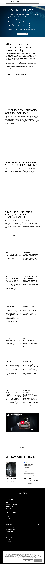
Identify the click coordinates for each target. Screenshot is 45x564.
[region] (23, 557)
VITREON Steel (9, 506)
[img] (14, 244)
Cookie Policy (37, 557)
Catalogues (9, 508)
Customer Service (10, 527)
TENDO (8, 338)
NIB (7, 252)
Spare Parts (9, 518)
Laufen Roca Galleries (11, 529)
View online (11, 481)
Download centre (10, 514)
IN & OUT (26, 338)
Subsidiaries (9, 541)
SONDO (8, 362)
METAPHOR (10, 307)
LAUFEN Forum (9, 531)
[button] (38, 5)
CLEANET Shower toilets (12, 504)
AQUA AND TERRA (30, 277)
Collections (21, 33)
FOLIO (8, 391)
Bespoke (8, 520)
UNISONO (27, 362)
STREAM (26, 391)
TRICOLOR (27, 252)
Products (9, 500)
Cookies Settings (28, 560)
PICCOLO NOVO (29, 307)
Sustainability (9, 539)
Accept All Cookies (38, 560)
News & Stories (9, 537)
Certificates (9, 516)
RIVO (7, 277)
